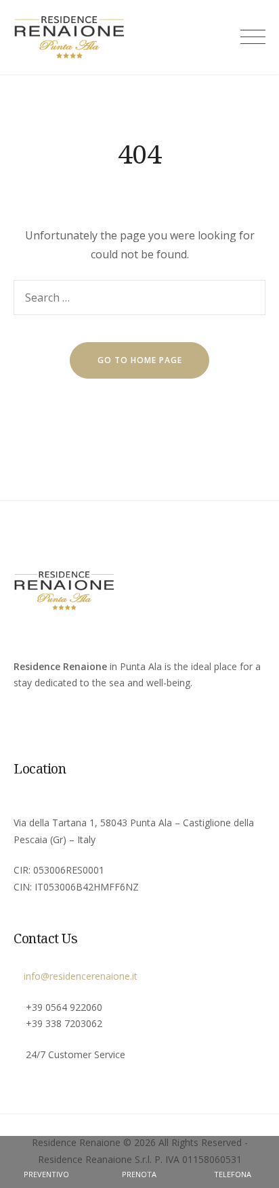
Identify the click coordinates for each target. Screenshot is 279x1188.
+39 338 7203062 (64, 1023)
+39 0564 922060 (64, 1007)
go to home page (140, 360)
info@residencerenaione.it (79, 976)
